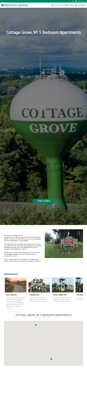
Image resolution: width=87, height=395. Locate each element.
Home (55, 5)
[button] (51, 359)
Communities (81, 5)
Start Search (43, 201)
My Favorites (70, 5)
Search (61, 5)
